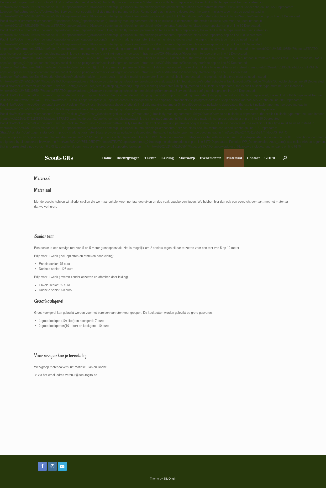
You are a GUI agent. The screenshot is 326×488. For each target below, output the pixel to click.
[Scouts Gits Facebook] (42, 466)
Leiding (167, 157)
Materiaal (234, 157)
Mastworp (187, 157)
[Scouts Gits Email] (62, 466)
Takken (150, 157)
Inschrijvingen (128, 157)
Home (107, 157)
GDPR (269, 157)
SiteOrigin (169, 478)
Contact (253, 157)
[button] (285, 158)
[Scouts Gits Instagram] (52, 466)
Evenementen (210, 157)
